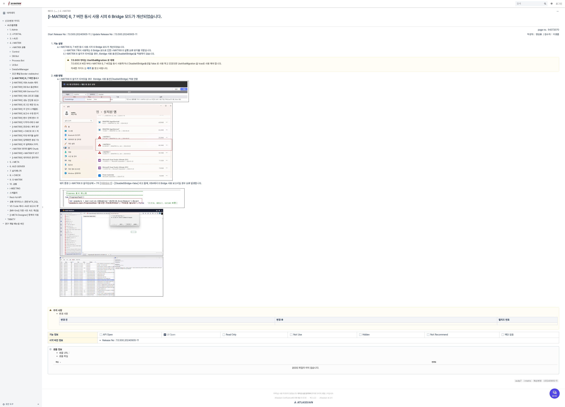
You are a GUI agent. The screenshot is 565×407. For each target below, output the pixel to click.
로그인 (559, 3)
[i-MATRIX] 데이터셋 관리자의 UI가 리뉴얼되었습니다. (36, 157)
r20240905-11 (550, 381)
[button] (4, 4)
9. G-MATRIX (16, 179)
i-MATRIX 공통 (18, 47)
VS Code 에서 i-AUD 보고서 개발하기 (27, 206)
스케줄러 (13, 193)
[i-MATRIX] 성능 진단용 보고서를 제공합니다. (32, 100)
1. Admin (14, 29)
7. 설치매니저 (15, 171)
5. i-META (14, 162)
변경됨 (434, 362)
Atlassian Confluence (283, 398)
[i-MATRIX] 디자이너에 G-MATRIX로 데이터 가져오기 (36, 122)
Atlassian (303, 402)
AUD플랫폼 (12, 25)
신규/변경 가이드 (12, 21)
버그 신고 (313, 398)
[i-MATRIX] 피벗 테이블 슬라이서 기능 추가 (31, 135)
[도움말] (551, 4)
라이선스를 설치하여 (304, 393)
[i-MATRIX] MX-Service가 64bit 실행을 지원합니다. (35, 91)
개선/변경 (537, 381)
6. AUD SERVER (17, 166)
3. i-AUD (14, 38)
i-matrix (527, 381)
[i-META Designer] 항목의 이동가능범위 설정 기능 (32, 215)
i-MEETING (15, 188)
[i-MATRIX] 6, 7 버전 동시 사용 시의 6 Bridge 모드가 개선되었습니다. (105, 16)
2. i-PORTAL (16, 34)
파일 (57, 362)
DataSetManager (20, 69)
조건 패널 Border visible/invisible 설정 (30, 73)
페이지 (50, 11)
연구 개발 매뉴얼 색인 (14, 223)
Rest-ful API (15, 197)
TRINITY (11, 219)
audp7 (518, 381)
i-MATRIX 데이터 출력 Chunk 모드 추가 (29, 148)
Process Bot (18, 60)
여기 (89, 68)
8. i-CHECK (15, 175)
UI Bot (15, 65)
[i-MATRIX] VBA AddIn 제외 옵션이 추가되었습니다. (35, 82)
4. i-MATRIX (15, 43)
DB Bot (15, 56)
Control (15, 51)
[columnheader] (167, 320)
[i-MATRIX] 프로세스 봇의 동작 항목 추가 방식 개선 (34, 126)
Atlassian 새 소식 (326, 398)
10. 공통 (13, 184)
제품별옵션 (106, 183)
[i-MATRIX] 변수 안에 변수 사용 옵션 (28, 118)
